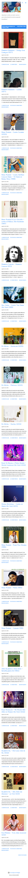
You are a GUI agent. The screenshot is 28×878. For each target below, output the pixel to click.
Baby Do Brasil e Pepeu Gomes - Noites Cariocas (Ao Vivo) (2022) (14, 464)
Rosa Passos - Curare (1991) (12, 628)
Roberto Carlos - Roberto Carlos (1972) (12, 265)
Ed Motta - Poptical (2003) (12, 385)
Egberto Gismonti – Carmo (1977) (12, 90)
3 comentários (14, 766)
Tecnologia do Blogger (15, 872)
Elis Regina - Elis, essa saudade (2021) (14, 834)
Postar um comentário (16, 105)
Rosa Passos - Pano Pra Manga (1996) (14, 546)
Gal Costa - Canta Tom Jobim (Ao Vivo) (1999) (13, 306)
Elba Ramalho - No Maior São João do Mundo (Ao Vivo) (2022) (13, 711)
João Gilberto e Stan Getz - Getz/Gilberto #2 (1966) (12, 670)
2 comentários (14, 280)
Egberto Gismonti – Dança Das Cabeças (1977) (13, 51)
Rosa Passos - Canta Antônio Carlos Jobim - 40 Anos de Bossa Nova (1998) (13, 177)
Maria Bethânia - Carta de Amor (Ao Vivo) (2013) (12, 505)
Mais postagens (22, 855)
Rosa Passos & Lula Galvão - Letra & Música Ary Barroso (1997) (13, 221)
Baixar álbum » (22, 64)
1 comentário (13, 64)
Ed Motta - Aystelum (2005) (12, 346)
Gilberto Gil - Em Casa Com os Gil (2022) (13, 752)
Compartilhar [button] (5, 64)
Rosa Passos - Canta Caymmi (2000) (13, 133)
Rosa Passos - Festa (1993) (12, 588)
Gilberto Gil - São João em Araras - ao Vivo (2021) (12, 793)
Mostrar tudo (21, 26)
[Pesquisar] (22, 2)
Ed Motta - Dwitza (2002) (11, 424)
